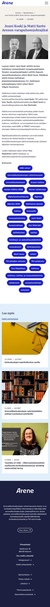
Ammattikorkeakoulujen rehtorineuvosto (25, 175)
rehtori (33, 254)
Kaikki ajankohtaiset (10, 319)
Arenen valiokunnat (37, 189)
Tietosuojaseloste (24, 590)
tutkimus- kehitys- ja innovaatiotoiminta (25, 275)
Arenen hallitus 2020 (13, 189)
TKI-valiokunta (37, 261)
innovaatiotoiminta (17, 218)
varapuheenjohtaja (33, 283)
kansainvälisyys (16, 225)
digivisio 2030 (13, 204)
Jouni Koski (36, 218)
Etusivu (18, 13)
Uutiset (30, 19)
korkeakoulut (15, 247)
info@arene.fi (24, 560)
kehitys (34, 232)
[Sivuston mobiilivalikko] (46, 3)
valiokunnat (14, 283)
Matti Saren (19, 254)
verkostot (25, 290)
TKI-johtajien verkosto (15, 261)
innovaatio (31, 211)
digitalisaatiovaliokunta (18, 196)
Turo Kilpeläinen (18, 268)
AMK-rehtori (25, 168)
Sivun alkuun (23, 530)
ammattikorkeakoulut (15, 182)
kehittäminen (19, 232)
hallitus (17, 211)
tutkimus (35, 268)
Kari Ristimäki (35, 225)
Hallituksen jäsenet (34, 204)
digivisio (38, 196)
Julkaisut (24, 583)
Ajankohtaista (28, 13)
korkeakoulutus (33, 247)
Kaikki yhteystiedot (24, 564)
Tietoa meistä (24, 579)
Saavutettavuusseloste (24, 594)
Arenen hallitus (37, 182)
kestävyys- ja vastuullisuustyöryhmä (25, 240)
